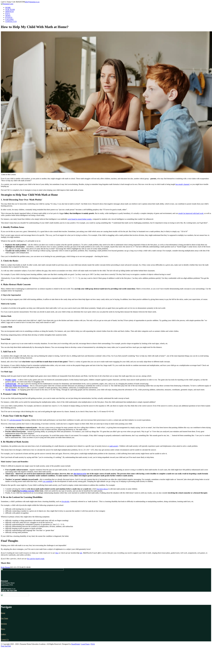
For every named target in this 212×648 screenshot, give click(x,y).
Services (4, 624)
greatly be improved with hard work (190, 213)
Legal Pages (85, 644)
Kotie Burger (5, 567)
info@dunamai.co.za (32, 2)
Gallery (3, 634)
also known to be (80, 474)
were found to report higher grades (80, 219)
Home (3, 613)
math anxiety (113, 446)
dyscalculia (65, 501)
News (3, 629)
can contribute (48, 481)
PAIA (93, 644)
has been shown (102, 489)
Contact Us (5, 639)
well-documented (15, 420)
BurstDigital (75, 644)
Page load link (6, 646)
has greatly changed (182, 184)
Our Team (4, 618)
